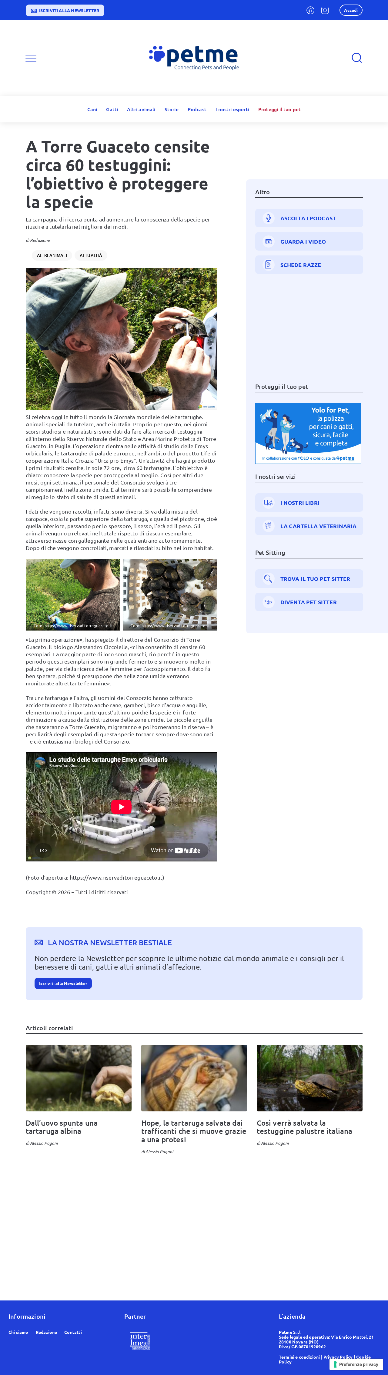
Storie (172, 109)
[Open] (31, 58)
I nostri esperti (232, 109)
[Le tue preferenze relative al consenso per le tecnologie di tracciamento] (356, 1364)
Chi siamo (18, 1332)
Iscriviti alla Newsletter (63, 983)
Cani (92, 109)
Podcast (197, 109)
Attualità (91, 255)
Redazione (40, 240)
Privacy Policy (338, 1357)
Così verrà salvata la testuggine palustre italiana (306, 1127)
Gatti (112, 109)
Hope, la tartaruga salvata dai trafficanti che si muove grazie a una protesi (194, 1131)
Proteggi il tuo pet (279, 109)
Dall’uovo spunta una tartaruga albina (62, 1127)
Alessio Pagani (44, 1143)
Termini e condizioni (299, 1357)
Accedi (351, 10)
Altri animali (141, 109)
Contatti (73, 1332)
